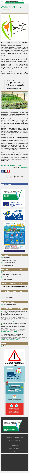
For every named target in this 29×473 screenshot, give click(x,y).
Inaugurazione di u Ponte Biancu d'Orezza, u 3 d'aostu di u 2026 (12, 335)
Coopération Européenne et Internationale (15, 286)
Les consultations (8, 297)
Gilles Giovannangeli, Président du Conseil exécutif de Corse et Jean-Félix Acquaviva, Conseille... (14, 338)
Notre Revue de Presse (9, 304)
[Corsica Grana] (14, 14)
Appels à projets (7, 277)
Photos (5, 346)
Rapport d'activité (8, 265)
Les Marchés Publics (9, 294)
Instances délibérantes (9, 260)
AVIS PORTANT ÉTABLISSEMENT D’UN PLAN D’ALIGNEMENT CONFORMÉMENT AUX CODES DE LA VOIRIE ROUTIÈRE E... (14, 318)
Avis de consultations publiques (12, 274)
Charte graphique (8, 271)
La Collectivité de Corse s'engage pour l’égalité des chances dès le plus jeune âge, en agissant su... (13, 330)
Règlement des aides (9, 262)
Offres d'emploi (7, 279)
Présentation (6, 257)
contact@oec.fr (16, 448)
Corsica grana (24, 167)
